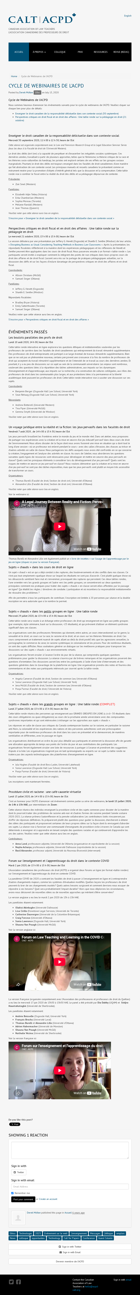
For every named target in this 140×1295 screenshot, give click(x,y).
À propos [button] (38, 51)
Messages (95, 1233)
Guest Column (105, 1238)
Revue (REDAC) (121, 51)
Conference (89, 1238)
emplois (120, 1233)
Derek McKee (26, 92)
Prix (80, 51)
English (127, 15)
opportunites (38, 1238)
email (128, 1279)
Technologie (25, 1233)
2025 (38, 1233)
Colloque (60, 51)
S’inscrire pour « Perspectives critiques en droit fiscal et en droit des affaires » (49, 319)
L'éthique (108, 1233)
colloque (23, 1238)
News (13, 1238)
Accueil (19, 51)
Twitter (20, 1172)
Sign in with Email (71, 1252)
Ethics (13, 1233)
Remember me (22, 1193)
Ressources (101, 51)
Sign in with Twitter (71, 1246)
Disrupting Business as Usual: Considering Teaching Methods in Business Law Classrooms (55, 244)
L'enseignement (79, 1233)
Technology (54, 1238)
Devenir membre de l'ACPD (70, 1261)
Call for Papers (71, 1238)
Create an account (48, 1199)
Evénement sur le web (55, 1233)
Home (14, 76)
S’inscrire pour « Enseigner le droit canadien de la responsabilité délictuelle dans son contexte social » (61, 218)
